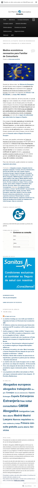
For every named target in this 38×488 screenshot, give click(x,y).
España (22, 171)
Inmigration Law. (27, 177)
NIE (18, 180)
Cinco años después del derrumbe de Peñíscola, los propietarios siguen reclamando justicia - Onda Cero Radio (19, 368)
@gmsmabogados (8, 295)
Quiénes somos (7, 31)
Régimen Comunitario (22, 183)
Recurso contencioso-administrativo (13, 194)
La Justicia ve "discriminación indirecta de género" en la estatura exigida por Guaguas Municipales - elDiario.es (18, 345)
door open (17, 171)
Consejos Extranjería (23, 19)
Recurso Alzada (26, 192)
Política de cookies (19, 480)
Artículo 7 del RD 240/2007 (17, 189)
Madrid (21, 178)
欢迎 (12, 35)
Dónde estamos (7, 27)
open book (23, 180)
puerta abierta (12, 183)
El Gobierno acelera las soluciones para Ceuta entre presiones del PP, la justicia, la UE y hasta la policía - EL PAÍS (18, 327)
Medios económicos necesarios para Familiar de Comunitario (15, 53)
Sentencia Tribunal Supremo (11, 197)
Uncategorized (7, 187)
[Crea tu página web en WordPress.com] (19, 2)
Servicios (10, 185)
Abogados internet (27, 168)
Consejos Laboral (8, 23)
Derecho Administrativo (27, 170)
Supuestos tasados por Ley (26, 197)
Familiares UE (14, 175)
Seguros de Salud (19, 31)
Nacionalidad (13, 180)
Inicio (4, 19)
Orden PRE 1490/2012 (19, 94)
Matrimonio (6, 180)
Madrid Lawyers (28, 178)
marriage (23, 190)
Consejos (17, 170)
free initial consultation (24, 175)
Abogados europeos (15, 168)
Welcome (5, 35)
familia (18, 190)
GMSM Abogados (18, 177)
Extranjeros (6, 175)
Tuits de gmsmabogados (9, 297)
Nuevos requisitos (22, 419)
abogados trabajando (9, 170)
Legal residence (7, 178)
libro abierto (15, 178)
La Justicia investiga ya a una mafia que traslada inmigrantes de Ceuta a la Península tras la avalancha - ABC (19, 321)
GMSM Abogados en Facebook (12, 302)
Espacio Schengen (20, 173)
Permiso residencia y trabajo (15, 182)
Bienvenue (12, 19)
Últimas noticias (10, 316)
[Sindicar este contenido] (3, 316)
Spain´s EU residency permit (22, 185)
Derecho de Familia (8, 171)
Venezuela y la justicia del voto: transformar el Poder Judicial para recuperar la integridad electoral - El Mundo (19, 339)
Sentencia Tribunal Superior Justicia (19, 196)
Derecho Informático (21, 23)
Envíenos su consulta (20, 27)
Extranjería (29, 173)
